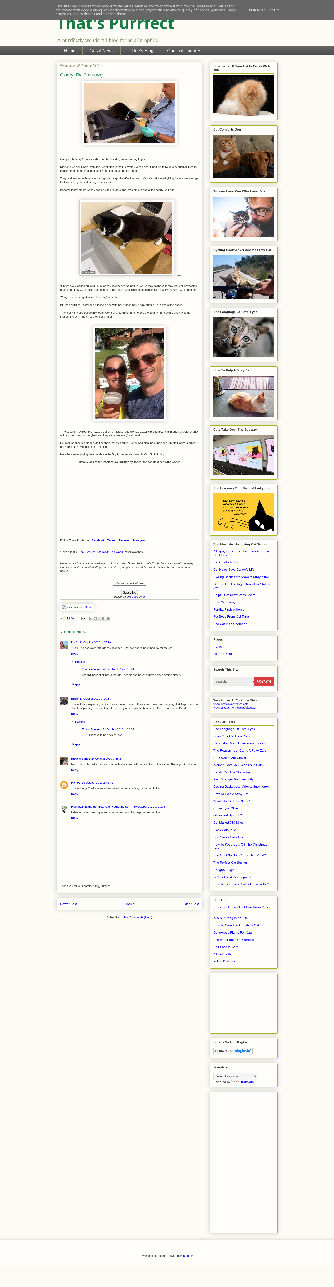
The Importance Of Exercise (233, 940)
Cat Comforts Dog (226, 562)
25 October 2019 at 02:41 (97, 782)
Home (70, 50)
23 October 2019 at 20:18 (95, 698)
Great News (102, 50)
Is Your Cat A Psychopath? (232, 877)
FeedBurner (137, 596)
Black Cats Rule (224, 830)
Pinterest (124, 540)
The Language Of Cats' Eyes (234, 729)
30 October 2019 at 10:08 (149, 806)
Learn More (256, 10)
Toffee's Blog (140, 50)
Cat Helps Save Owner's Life (233, 569)
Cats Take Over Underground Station (240, 743)
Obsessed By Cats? (227, 815)
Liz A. (74, 642)
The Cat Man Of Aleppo (230, 624)
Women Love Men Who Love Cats (238, 765)
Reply (74, 653)
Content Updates (184, 50)
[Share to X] (99, 618)
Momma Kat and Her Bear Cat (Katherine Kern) (101, 806)
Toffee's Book (223, 654)
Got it (274, 10)
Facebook (98, 540)
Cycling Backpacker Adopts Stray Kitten (241, 577)
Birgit (74, 698)
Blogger (188, 1255)
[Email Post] (83, 618)
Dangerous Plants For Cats (232, 932)
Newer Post (68, 904)
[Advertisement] (227, 1002)
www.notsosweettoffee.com (231, 704)
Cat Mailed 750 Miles (228, 822)
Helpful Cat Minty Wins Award (234, 595)
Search (264, 681)
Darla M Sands (80, 758)
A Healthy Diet (223, 954)
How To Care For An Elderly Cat (236, 925)
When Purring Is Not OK (230, 918)
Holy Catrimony (224, 602)
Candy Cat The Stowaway (232, 772)
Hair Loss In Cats (225, 947)
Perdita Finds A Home (228, 609)
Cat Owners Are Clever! (230, 757)
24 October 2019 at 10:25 (118, 729)
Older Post (191, 904)
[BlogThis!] (95, 618)
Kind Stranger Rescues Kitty (233, 779)
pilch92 (75, 782)
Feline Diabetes (224, 961)
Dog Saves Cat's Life (228, 837)
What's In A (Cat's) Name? (232, 801)
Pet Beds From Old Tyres (231, 616)
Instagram (139, 540)
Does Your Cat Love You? (231, 736)
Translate (247, 1082)
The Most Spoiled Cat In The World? (239, 855)
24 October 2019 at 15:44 (107, 758)
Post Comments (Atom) (138, 917)
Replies (80, 661)
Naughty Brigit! (223, 870)
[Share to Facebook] (104, 618)
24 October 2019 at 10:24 (118, 669)
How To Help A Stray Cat (230, 794)
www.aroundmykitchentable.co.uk (235, 707)
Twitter (111, 540)
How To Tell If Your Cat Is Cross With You (242, 884)
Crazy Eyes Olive (225, 808)
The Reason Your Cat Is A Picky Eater (240, 750)
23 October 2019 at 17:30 (95, 642)
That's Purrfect (116, 23)
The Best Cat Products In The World (101, 552)
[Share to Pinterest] (108, 618)
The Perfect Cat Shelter (230, 862)
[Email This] (91, 618)
